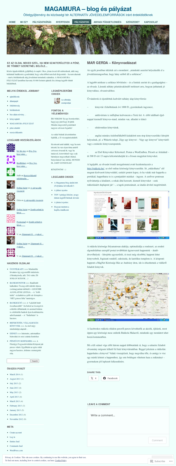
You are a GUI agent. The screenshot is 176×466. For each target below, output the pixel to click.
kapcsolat (151, 22)
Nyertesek (63, 22)
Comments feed (16, 445)
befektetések (15, 110)
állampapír (14, 101)
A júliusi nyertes (61, 190)
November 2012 (16, 419)
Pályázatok (81, 22)
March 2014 (15, 374)
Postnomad (21, 221)
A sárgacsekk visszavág (33, 200)
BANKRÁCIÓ (16, 302)
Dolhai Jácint (22, 187)
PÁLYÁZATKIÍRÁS (41, 22)
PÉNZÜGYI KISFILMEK (21, 341)
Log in (12, 437)
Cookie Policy (61, 460)
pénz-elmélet (15, 127)
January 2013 (15, 410)
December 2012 (16, 414)
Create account (16, 432)
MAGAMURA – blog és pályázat (88, 8)
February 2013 (16, 405)
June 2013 (14, 387)
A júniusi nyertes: (61, 202)
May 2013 (14, 392)
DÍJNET (13, 333)
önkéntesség (15, 105)
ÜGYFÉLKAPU (17, 269)
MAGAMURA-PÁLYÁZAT (22, 123)
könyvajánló (15, 119)
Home (12, 22)
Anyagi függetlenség (107, 22)
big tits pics (21, 151)
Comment (157, 440)
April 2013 (14, 396)
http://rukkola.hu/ (95, 168)
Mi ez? (24, 22)
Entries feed (14, 441)
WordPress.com (16, 450)
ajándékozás (15, 96)
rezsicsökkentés (16, 132)
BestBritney (21, 163)
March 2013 (15, 401)
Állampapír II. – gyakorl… (32, 234)
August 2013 (15, 378)
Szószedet (133, 22)
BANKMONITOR (17, 282)
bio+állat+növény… (18, 114)
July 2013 (14, 383)
